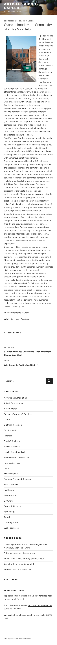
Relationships (10, 495)
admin (31, 21)
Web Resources (11, 528)
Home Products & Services (16, 457)
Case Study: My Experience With (19, 564)
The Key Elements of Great (16, 313)
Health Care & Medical (14, 452)
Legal (6, 468)
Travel (7, 517)
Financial (8, 436)
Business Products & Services (18, 414)
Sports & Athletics (12, 506)
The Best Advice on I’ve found (18, 569)
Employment (10, 430)
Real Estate (14, 333)
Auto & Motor (10, 409)
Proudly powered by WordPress (17, 638)
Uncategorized (11, 522)
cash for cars (34, 615)
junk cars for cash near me (40, 605)
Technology (9, 512)
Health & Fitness (12, 446)
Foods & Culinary (12, 441)
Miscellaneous (11, 474)
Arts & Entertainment (14, 403)
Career (7, 419)
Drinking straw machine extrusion (20, 553)
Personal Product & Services (17, 479)
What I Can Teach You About (17, 319)
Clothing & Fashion (13, 425)
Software (8, 501)
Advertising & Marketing (15, 398)
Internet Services (12, 463)
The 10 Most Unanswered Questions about (24, 558)
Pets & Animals (11, 484)
